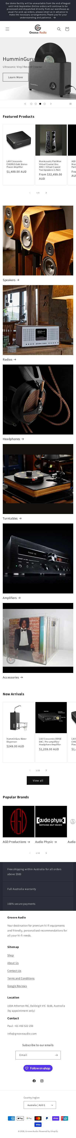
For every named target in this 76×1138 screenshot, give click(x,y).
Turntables (10, 518)
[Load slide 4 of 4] (44, 104)
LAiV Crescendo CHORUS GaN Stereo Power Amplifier (17, 164)
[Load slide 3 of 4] (40, 104)
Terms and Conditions (20, 978)
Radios (7, 359)
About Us (13, 963)
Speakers (9, 280)
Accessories (11, 677)
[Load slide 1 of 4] (31, 104)
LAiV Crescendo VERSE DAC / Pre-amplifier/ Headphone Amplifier (50, 741)
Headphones (11, 439)
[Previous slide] (25, 104)
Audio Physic (44, 842)
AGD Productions (14, 842)
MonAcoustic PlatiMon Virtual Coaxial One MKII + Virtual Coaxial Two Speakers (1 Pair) (50, 165)
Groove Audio (31, 1131)
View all (38, 780)
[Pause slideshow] (72, 104)
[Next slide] (51, 104)
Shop (10, 955)
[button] (7, 29)
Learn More (15, 77)
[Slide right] (46, 193)
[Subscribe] (56, 1055)
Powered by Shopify (48, 1131)
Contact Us (14, 970)
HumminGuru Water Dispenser (17, 740)
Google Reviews (17, 986)
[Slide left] (30, 193)
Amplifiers (10, 598)
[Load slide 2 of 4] (36, 104)
